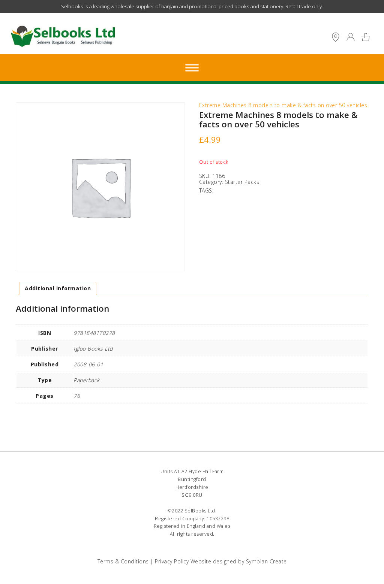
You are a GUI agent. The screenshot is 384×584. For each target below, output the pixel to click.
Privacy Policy (172, 561)
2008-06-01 (88, 364)
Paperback (87, 380)
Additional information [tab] (58, 288)
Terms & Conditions (123, 561)
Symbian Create (266, 561)
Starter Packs (242, 181)
